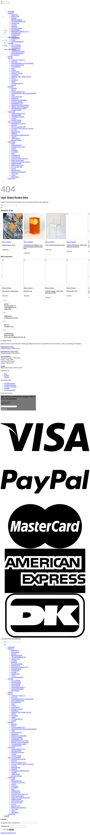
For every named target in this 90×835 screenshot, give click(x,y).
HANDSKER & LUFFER (18, 123)
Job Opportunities (9, 390)
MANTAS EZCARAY (17, 160)
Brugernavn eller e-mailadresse (10, 823)
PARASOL (14, 26)
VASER (13, 81)
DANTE (13, 148)
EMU (13, 153)
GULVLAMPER (16, 48)
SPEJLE (13, 78)
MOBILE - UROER (16, 73)
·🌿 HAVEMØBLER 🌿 (18, 21)
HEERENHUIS (15, 155)
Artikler (6, 375)
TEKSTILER (11, 112)
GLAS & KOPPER (16, 97)
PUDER (13, 118)
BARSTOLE (14, 15)
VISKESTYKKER (16, 110)
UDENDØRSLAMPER (18, 51)
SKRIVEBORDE (16, 33)
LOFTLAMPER (15, 45)
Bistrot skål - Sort (72, 291)
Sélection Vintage (16, 140)
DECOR (10, 58)
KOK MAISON (15, 157)
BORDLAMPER (16, 46)
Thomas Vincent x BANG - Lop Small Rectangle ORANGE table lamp (33, 246)
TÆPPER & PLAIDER (17, 117)
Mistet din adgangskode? (8, 833)
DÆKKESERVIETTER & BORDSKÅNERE (23, 93)
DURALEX (14, 150)
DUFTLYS (14, 61)
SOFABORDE (15, 35)
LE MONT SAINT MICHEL (19, 158)
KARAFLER (14, 98)
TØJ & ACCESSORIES (14, 122)
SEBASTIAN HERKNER (18, 172)
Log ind (11, 829)
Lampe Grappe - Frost (8, 245)
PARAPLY (14, 133)
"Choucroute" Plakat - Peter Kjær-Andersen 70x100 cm (77, 245)
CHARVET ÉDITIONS (18, 147)
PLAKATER (14, 75)
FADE (13, 95)
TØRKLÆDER (15, 138)
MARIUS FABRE (16, 163)
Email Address (5, 403)
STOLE (13, 40)
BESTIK (13, 90)
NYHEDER (11, 11)
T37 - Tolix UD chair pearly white (55, 245)
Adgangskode (5, 826)
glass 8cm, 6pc (28, 291)
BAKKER (14, 88)
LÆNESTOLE (15, 23)
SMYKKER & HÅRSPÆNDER (20, 135)
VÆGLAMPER (15, 50)
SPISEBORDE (15, 38)
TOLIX (13, 175)
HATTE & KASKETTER (18, 127)
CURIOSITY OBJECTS (18, 60)
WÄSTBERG (15, 177)
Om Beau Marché (9, 383)
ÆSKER (13, 85)
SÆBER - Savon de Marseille (19, 107)
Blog (5, 374)
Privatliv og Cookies (10, 386)
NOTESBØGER (16, 66)
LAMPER (10, 43)
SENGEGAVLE (15, 30)
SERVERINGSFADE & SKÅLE (20, 105)
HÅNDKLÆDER (16, 115)
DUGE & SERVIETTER (18, 92)
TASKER (13, 137)
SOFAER (13, 36)
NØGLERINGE (15, 132)
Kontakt (6, 388)
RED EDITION (15, 170)
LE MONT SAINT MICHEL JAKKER (22, 128)
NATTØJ (14, 130)
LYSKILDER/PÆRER (17, 53)
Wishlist (6, 377)
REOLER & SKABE (16, 28)
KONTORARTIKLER (17, 65)
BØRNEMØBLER (16, 20)
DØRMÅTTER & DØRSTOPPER (21, 76)
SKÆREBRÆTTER (17, 103)
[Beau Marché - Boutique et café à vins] (5, 2)
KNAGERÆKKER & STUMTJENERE (22, 63)
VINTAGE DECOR (17, 83)
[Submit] (5, 42)
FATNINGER (15, 55)
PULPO (13, 168)
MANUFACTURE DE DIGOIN (20, 162)
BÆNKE (13, 18)
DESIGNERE (11, 142)
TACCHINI (14, 173)
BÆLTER (14, 125)
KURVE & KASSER (16, 102)
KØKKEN (11, 86)
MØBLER (11, 13)
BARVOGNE (15, 16)
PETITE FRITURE (16, 167)
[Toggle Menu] (5, 10)
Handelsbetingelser (10, 385)
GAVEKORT (11, 178)
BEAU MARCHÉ (16, 145)
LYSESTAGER (15, 71)
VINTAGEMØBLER (17, 41)
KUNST (13, 70)
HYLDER (14, 25)
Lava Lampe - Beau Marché (10, 291)
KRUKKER (14, 80)
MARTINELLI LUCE (17, 165)
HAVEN (10, 56)
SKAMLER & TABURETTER (19, 31)
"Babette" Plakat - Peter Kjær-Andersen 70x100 (54, 292)
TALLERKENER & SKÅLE (18, 108)
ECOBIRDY (14, 152)
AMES (13, 143)
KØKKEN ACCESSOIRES (19, 100)
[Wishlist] (2, 240)
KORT (13, 68)
